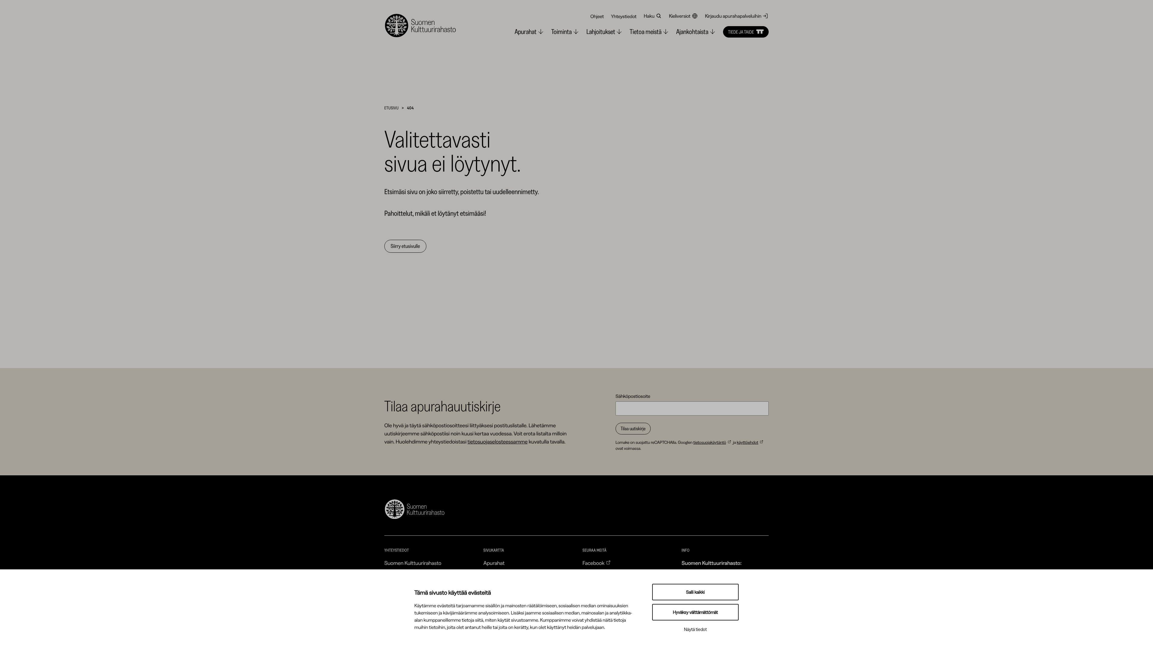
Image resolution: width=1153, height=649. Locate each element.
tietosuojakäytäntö (709, 442)
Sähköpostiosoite (633, 396)
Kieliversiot (680, 16)
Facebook (593, 563)
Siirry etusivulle (405, 246)
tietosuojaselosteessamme (498, 441)
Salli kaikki (695, 592)
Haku (649, 16)
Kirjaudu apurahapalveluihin (733, 16)
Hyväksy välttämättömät (695, 612)
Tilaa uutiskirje (633, 428)
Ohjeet (597, 16)
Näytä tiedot (695, 629)
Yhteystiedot (624, 16)
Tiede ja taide (741, 32)
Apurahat (494, 563)
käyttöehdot (747, 442)
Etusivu (391, 108)
